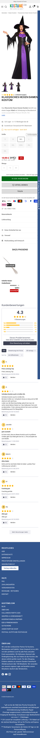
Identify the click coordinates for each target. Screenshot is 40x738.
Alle (4, 350)
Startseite (4, 13)
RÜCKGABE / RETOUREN (10, 591)
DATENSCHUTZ (7, 554)
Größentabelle (32, 135)
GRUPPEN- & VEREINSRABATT (12, 616)
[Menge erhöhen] (16, 167)
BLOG (3, 606)
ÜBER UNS (5, 610)
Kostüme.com (10, 696)
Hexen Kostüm (12, 13)
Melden (12, 377)
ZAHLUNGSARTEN (8, 585)
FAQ (3, 581)
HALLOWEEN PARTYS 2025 (11, 613)
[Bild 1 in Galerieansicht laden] (20, 47)
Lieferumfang (6, 220)
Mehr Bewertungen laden (20, 532)
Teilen (20, 191)
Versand (7, 235)
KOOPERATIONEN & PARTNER (12, 619)
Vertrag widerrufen (10, 568)
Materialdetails (7, 214)
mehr (3, 115)
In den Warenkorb (20, 179)
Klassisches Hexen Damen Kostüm (27, 13)
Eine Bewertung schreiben (20, 343)
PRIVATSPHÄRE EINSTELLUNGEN (13, 561)
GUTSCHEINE (6, 626)
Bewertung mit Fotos (16, 350)
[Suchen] (7, 6)
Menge (4, 163)
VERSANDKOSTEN (8, 588)
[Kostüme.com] (18, 6)
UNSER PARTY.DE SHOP (10, 629)
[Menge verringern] (4, 167)
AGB (3, 551)
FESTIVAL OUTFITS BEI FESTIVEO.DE (14, 632)
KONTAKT (5, 594)
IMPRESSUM (6, 558)
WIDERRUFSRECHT (8, 564)
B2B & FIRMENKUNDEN (10, 623)
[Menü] (2, 6)
